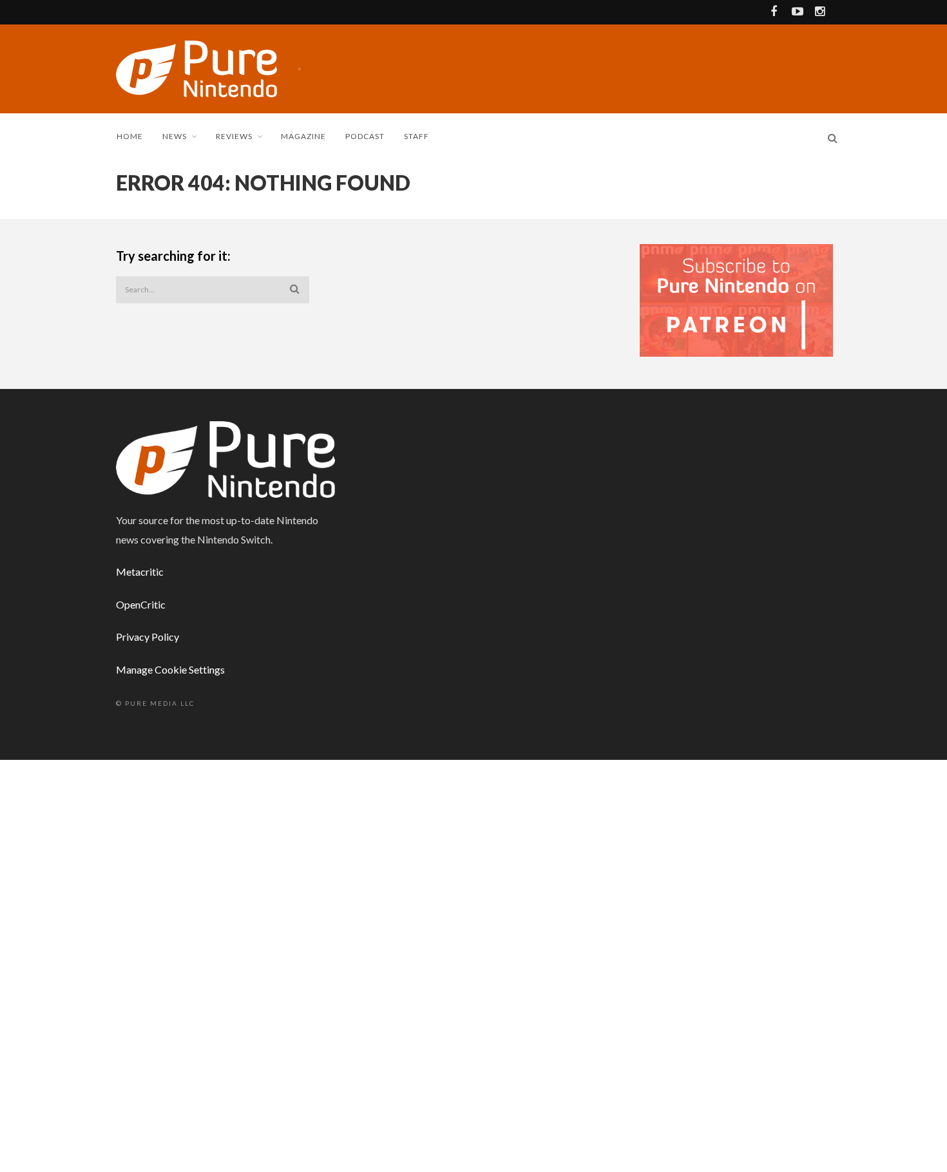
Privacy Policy (147, 636)
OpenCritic (141, 604)
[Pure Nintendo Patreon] (736, 299)
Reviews (234, 136)
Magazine (303, 136)
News (174, 136)
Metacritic (140, 571)
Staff (416, 136)
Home (130, 136)
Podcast (365, 136)
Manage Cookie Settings (170, 669)
